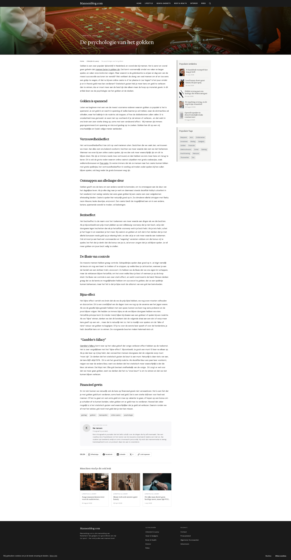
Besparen (184, 137)
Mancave (196, 153)
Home (139, 3)
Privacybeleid (186, 536)
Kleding (193, 141)
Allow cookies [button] (280, 556)
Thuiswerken (185, 157)
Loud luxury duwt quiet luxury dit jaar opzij (195, 81)
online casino (115, 415)
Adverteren (185, 544)
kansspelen (103, 415)
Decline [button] (268, 556)
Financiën (191, 145)
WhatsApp (94, 454)
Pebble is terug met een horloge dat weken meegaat (196, 92)
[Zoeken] (210, 3)
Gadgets (201, 141)
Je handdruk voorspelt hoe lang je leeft (197, 71)
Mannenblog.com (90, 528)
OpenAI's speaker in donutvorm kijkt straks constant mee (194, 115)
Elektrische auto (186, 149)
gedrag (84, 415)
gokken (92, 415)
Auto (191, 137)
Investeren (184, 141)
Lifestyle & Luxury (93, 61)
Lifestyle (149, 3)
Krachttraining (185, 153)
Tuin (193, 157)
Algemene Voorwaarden (190, 540)
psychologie (128, 415)
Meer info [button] (53, 556)
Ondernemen (200, 137)
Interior (194, 3)
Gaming (204, 149)
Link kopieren (145, 454)
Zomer (196, 149)
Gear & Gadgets (164, 3)
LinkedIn (122, 454)
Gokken (183, 145)
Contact (184, 532)
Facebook (108, 454)
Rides (203, 3)
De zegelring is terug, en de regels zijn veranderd (196, 103)
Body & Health (180, 3)
